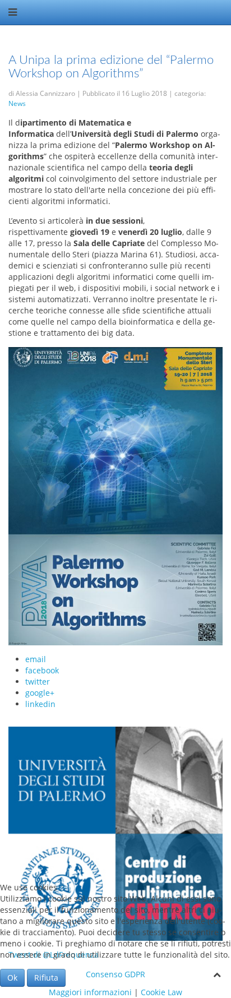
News (17, 103)
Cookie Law (161, 992)
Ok (12, 977)
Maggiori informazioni (90, 992)
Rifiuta (46, 977)
